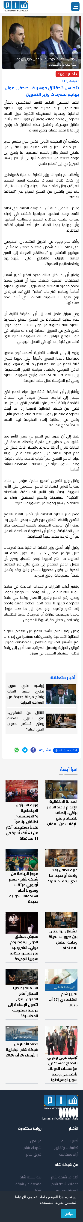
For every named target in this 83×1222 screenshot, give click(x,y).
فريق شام (34, 1154)
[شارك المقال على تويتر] (25, 750)
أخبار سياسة (69, 1141)
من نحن (36, 1141)
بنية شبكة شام (31, 1177)
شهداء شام (33, 1147)
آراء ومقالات (68, 1154)
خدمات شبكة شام (64, 1184)
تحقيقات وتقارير (66, 1147)
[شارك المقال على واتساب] (16, 750)
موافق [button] (69, 1214)
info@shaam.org (65, 1118)
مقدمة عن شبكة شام (28, 1186)
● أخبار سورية (67, 74)
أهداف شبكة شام (64, 1177)
